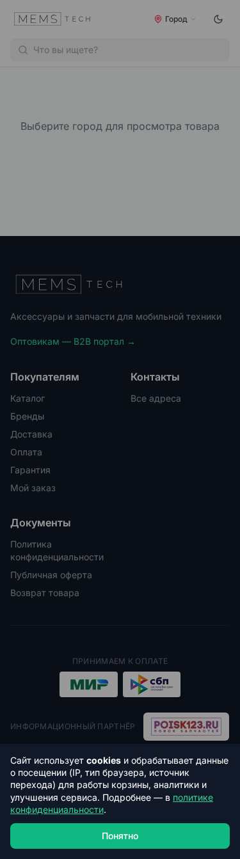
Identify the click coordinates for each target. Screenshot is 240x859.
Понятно (120, 835)
